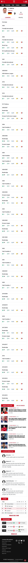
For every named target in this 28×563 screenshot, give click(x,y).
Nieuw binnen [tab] (20, 405)
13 (10, 412)
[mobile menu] (1, 2)
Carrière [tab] (8, 17)
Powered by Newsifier (14, 561)
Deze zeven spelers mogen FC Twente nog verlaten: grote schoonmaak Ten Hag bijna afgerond (17, 419)
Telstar (21, 526)
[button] (24, 2)
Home (3, 5)
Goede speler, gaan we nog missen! (15, 457)
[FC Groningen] (14, 522)
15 (10, 421)
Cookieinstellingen (19, 559)
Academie (24, 5)
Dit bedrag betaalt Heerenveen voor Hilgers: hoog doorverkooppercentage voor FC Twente (18, 445)
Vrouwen (17, 5)
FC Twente (22, 522)
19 (12, 447)
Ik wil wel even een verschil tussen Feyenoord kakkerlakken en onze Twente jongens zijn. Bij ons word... (12, 492)
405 (10, 438)
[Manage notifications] (25, 560)
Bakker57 (8, 461)
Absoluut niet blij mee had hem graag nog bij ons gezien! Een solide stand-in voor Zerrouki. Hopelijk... (13, 465)
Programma (7, 5)
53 (13, 438)
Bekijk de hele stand (14, 515)
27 (10, 430)
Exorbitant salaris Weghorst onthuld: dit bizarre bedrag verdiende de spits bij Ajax (18, 410)
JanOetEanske (10, 481)
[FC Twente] (14, 526)
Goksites (4, 550)
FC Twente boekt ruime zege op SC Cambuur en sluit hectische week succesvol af (17, 436)
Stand (13, 5)
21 (10, 447)
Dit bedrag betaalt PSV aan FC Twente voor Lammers (17, 428)
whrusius (8, 455)
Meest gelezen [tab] (7, 405)
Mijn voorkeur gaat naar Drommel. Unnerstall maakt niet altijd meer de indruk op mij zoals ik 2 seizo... (13, 475)
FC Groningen (10, 522)
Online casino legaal (6, 548)
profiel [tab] (21, 17)
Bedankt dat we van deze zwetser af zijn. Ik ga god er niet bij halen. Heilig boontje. (13, 483)
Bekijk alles (14, 534)
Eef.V (7, 489)
